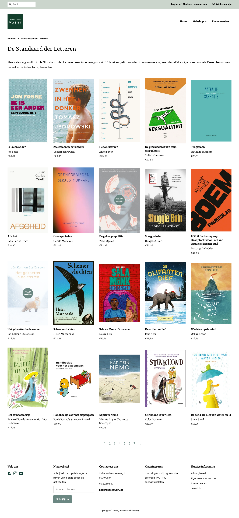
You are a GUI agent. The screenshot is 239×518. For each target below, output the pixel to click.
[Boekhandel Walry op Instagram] (15, 474)
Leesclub (196, 488)
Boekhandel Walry (129, 510)
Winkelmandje (223, 4)
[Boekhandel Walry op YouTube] (21, 474)
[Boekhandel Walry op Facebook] (10, 474)
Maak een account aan (195, 4)
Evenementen (198, 483)
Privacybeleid (198, 473)
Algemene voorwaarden (204, 478)
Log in (174, 4)
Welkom (12, 38)
